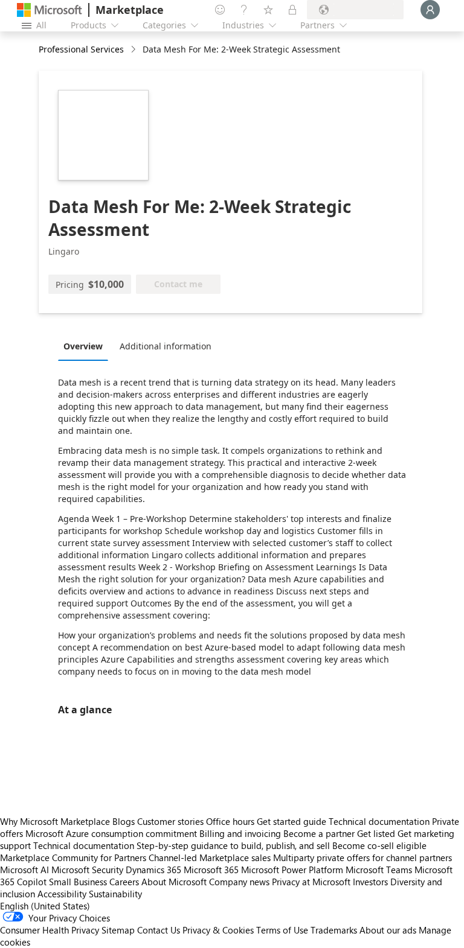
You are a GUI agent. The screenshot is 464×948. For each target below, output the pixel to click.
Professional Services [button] (81, 49)
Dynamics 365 (153, 870)
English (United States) (45, 906)
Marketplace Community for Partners (73, 857)
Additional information (165, 346)
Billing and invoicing (240, 833)
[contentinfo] (134, 49)
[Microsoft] (49, 10)
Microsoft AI (24, 870)
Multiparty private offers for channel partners (362, 857)
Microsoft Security (87, 870)
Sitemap (118, 930)
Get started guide (291, 821)
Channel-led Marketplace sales (210, 857)
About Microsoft (174, 882)
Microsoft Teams (379, 870)
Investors (370, 882)
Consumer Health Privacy (49, 930)
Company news (239, 882)
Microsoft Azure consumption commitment (112, 833)
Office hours (230, 821)
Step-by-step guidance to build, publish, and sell (233, 845)
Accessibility (61, 894)
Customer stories (170, 821)
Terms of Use (282, 930)
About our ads (387, 930)
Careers (124, 882)
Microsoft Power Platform (292, 870)
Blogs (123, 821)
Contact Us (158, 930)
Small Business (78, 882)
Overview (83, 346)
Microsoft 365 (211, 870)
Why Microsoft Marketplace (55, 821)
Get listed (376, 833)
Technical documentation (379, 821)
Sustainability (115, 894)
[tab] (86, 345)
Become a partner (319, 833)
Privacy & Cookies (218, 930)
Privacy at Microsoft (311, 882)
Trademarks (334, 930)
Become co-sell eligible (379, 845)
